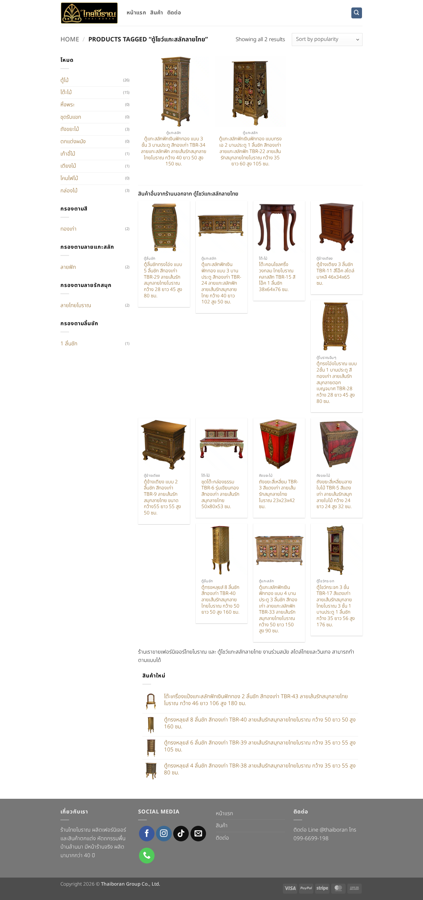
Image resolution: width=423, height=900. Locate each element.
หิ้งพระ (67, 105)
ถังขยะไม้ (69, 129)
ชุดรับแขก (70, 117)
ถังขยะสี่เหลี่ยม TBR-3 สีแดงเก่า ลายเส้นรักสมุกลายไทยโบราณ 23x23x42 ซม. (278, 494)
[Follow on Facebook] (147, 833)
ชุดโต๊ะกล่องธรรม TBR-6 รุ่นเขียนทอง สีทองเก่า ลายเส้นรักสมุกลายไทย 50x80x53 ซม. (220, 494)
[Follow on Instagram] (164, 833)
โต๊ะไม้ (66, 92)
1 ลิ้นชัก (68, 344)
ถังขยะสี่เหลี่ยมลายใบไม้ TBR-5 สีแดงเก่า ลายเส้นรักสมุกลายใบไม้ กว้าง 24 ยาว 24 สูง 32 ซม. (334, 494)
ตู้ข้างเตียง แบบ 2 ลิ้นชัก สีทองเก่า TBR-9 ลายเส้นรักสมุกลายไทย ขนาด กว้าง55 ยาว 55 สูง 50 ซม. (162, 497)
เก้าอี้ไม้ (67, 154)
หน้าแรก (136, 13)
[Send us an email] (198, 833)
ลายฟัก (68, 267)
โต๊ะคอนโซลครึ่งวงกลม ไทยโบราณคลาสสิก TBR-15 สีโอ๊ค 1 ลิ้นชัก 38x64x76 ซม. (277, 277)
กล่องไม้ (68, 191)
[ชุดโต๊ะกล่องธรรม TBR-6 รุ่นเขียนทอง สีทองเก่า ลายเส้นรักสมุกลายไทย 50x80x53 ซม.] (221, 444)
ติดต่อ (174, 13)
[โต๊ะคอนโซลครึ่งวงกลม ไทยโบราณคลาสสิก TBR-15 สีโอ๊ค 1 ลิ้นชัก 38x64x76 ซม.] (279, 227)
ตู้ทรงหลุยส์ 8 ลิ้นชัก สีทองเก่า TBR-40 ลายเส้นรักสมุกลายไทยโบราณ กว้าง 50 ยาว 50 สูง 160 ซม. (220, 600)
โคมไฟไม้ (69, 178)
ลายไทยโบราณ (75, 305)
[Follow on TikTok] (181, 833)
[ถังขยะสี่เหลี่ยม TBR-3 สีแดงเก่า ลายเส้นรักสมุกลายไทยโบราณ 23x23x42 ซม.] (279, 444)
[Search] (356, 12)
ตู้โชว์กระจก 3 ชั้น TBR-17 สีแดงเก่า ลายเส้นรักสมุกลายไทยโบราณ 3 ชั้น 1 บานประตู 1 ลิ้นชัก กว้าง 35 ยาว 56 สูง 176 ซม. (336, 606)
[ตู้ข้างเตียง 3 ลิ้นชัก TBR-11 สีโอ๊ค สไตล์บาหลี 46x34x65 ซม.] (337, 227)
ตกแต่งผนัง (73, 141)
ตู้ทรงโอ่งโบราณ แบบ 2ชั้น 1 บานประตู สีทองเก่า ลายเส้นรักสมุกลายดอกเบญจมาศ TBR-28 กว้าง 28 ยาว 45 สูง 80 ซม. (337, 383)
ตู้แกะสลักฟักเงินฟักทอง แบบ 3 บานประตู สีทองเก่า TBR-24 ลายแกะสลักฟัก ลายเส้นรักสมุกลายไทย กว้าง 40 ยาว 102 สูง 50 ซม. (221, 283)
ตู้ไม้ (64, 80)
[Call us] (147, 855)
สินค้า (156, 13)
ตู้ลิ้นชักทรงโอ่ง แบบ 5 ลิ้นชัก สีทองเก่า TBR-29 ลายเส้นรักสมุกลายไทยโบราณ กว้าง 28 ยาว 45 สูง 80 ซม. (163, 280)
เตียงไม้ (68, 166)
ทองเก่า (68, 229)
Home (69, 39)
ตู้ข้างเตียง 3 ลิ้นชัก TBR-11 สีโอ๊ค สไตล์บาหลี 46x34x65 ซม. (335, 274)
